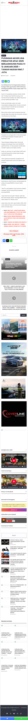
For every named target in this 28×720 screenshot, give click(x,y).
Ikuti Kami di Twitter (7, 526)
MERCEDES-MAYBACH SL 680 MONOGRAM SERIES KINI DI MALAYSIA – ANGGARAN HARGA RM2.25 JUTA (18, 579)
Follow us (14, 509)
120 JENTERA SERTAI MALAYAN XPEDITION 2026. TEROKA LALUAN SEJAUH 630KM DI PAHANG (17, 562)
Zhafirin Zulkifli (5, 75)
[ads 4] (13, 430)
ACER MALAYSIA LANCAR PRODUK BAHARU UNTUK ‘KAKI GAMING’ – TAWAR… (6, 651)
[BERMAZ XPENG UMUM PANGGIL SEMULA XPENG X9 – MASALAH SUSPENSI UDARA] (5, 593)
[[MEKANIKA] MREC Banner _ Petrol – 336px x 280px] (14, 339)
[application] (14, 461)
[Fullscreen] (24, 466)
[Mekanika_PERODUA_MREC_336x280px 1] (13, 398)
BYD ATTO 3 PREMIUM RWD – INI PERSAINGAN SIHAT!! (18, 585)
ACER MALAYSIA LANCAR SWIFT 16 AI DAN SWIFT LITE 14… (6, 634)
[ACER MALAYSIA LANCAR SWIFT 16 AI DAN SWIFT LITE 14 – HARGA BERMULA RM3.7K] (7, 628)
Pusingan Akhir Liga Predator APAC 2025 (14, 234)
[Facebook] (4, 240)
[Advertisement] (14, 24)
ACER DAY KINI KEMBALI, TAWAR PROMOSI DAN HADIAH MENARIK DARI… (21, 667)
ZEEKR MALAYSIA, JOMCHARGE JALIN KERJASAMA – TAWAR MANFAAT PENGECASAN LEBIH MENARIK (18, 600)
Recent (14, 535)
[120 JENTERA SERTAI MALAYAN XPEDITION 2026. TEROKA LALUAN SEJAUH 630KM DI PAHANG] (5, 561)
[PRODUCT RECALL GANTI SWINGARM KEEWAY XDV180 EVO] (5, 542)
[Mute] (22, 466)
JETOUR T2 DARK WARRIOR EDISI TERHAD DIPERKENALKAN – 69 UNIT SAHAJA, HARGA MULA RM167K (18, 570)
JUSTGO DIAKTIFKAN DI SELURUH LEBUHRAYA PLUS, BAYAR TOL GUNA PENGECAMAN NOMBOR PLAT (13, 266)
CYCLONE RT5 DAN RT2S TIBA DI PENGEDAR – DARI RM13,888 (18, 554)
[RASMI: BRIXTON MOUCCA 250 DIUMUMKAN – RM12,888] (5, 549)
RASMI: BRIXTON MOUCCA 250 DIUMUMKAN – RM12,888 (18, 547)
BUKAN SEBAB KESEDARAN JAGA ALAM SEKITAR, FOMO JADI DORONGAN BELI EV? (14, 218)
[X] (7, 240)
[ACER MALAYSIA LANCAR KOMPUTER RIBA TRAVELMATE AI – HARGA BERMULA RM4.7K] (21, 644)
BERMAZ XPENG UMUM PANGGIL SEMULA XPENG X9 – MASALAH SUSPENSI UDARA (18, 593)
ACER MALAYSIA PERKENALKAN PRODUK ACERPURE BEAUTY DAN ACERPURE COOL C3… (20, 635)
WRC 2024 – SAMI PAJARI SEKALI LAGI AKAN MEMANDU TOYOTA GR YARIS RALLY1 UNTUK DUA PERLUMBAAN (15, 212)
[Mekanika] (14, 2)
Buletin (3, 55)
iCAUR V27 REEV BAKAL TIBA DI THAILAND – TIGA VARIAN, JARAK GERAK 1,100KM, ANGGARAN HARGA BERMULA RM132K (18, 609)
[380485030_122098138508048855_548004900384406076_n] (14, 426)
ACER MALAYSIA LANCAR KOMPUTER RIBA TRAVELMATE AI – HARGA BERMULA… (20, 651)
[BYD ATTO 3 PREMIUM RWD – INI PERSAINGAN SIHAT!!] (5, 587)
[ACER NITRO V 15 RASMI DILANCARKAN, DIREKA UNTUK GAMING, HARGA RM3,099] (7, 660)
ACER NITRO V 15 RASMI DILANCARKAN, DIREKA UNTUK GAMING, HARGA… (7, 667)
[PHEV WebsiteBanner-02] (14, 375)
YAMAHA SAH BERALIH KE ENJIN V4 (16, 222)
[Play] (3, 466)
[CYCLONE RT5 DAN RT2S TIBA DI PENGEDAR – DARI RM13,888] (5, 555)
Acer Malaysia (14, 231)
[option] (14, 262)
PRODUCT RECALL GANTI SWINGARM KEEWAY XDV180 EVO (17, 541)
